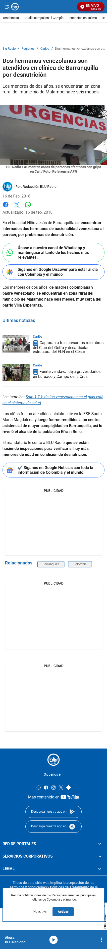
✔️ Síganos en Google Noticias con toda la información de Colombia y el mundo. (55, 470)
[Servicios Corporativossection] (100, 856)
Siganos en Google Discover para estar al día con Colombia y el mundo (58, 272)
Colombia (80, 564)
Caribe (44, 48)
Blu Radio (9, 48)
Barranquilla (51, 564)
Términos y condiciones (28, 887)
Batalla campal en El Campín (43, 18)
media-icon (53, 940)
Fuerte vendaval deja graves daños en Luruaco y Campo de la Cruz (67, 374)
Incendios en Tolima (82, 18)
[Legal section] (100, 869)
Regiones (28, 48)
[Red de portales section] (100, 844)
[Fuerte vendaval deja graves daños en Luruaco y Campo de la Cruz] (16, 372)
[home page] (53, 759)
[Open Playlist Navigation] (101, 939)
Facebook (5, 207)
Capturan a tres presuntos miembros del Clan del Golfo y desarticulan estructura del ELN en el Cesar (68, 347)
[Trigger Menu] (6, 7)
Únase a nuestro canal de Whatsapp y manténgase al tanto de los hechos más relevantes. (53, 252)
